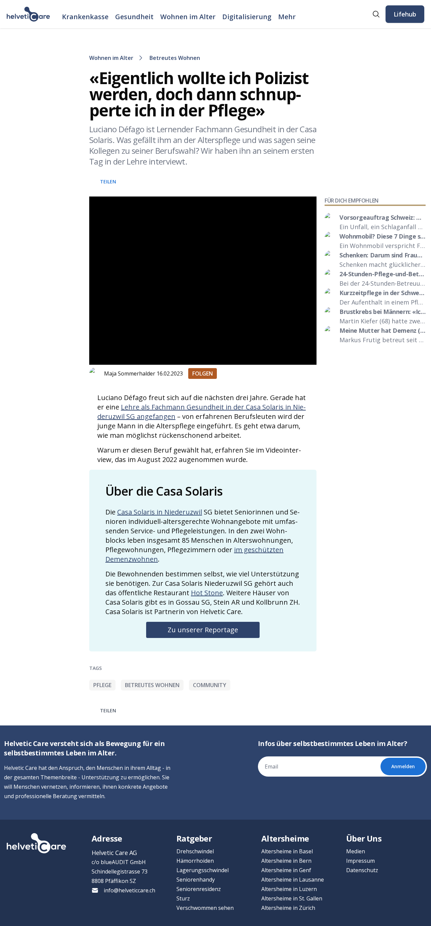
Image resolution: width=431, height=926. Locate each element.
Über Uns (364, 838)
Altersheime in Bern (286, 860)
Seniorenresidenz (198, 889)
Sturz (183, 898)
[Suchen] (376, 14)
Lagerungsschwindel (202, 870)
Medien (355, 851)
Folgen (202, 373)
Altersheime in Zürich (288, 908)
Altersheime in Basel (287, 851)
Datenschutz (362, 870)
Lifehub (405, 14)
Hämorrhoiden (195, 860)
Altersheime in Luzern (289, 889)
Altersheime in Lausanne (292, 879)
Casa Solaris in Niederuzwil (159, 512)
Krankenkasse (85, 16)
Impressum (360, 860)
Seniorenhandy (195, 879)
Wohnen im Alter (188, 16)
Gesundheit (134, 16)
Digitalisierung (246, 16)
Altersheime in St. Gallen (291, 898)
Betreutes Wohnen (175, 58)
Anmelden (403, 766)
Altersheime (285, 838)
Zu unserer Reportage (203, 629)
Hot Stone (207, 592)
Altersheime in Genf (286, 870)
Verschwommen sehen (205, 908)
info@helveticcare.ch (129, 890)
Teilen (108, 181)
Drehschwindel (195, 851)
